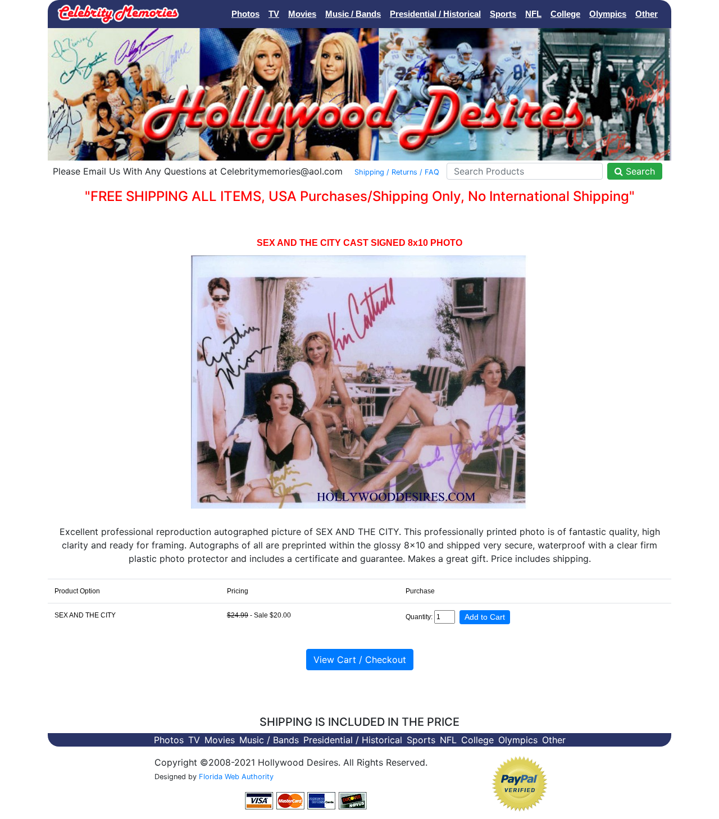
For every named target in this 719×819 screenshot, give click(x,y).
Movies (302, 14)
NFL (533, 14)
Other (646, 14)
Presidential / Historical (435, 14)
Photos (245, 14)
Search (639, 171)
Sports (503, 14)
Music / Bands (353, 14)
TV (274, 14)
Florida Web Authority (236, 776)
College (565, 14)
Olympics (607, 14)
